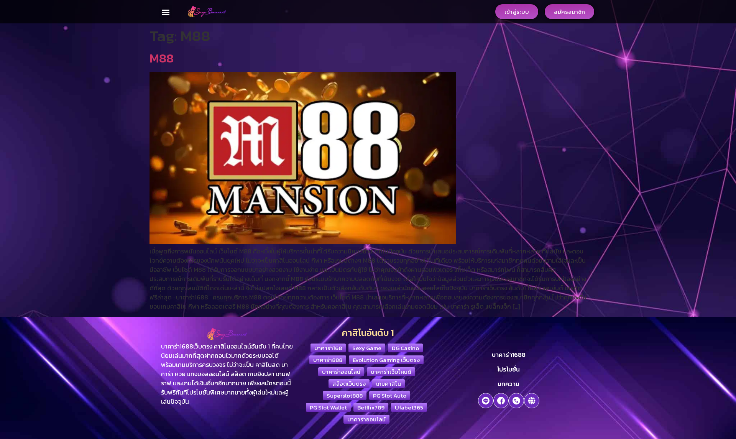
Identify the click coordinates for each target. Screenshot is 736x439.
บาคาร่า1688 (509, 354)
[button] (165, 11)
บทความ (508, 383)
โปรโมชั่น (508, 369)
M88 (162, 58)
